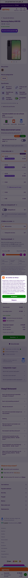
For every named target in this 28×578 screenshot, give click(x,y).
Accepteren (14, 296)
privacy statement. (11, 293)
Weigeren (14, 300)
